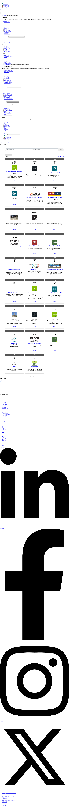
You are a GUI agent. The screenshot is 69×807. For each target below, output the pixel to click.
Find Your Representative (8, 110)
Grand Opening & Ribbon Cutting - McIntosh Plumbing (55, 269)
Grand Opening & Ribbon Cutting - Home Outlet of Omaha (54, 198)
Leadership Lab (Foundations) (34, 220)
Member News (6, 24)
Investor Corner (6, 32)
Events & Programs (5, 142)
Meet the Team (6, 121)
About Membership (7, 22)
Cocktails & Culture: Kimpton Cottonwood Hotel (55, 292)
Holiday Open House (14, 343)
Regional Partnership (7, 83)
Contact (5, 133)
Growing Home (6, 55)
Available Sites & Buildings (8, 71)
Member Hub (6, 29)
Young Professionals (7, 63)
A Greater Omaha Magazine (8, 95)
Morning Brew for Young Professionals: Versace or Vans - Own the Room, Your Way (34, 292)
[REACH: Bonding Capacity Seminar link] (54, 217)
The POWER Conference (34, 269)
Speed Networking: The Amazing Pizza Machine (55, 245)
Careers (5, 123)
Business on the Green (34, 366)
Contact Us (4, 429)
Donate (5, 111)
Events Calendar (6, 46)
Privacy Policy (4, 794)
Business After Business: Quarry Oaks (34, 245)
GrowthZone (37, 376)
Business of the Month (7, 31)
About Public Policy (7, 109)
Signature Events (6, 47)
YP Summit (14, 366)
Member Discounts (7, 30)
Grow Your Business (7, 80)
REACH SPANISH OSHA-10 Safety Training (14, 246)
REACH (5, 57)
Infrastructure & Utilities (8, 82)
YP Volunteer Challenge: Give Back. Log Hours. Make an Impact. (14, 171)
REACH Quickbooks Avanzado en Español (14, 269)
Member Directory (7, 27)
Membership (4, 401)
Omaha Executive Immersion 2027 (55, 342)
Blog (5, 130)
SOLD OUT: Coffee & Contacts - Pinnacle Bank (34, 171)
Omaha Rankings (7, 96)
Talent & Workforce (7, 77)
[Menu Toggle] (0, 13)
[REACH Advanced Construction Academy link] (14, 288)
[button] (59, 157)
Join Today (6, 23)
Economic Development (6, 403)
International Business (7, 81)
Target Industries (6, 74)
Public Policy (4, 405)
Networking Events (7, 48)
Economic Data (6, 72)
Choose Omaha (4, 404)
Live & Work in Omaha (8, 94)
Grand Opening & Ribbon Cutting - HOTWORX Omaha (34, 197)
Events (9, 142)
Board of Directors (7, 122)
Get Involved (6, 124)
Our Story (3, 425)
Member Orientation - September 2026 (14, 220)
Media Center (6, 129)
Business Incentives (7, 78)
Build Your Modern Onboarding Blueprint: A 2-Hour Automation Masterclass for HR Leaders (54, 172)
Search (61, 149)
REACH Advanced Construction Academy (14, 292)
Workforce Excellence (7, 58)
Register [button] (14, 180)
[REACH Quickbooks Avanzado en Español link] (14, 266)
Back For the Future (7, 97)
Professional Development (8, 56)
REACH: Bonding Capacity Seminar (55, 220)
